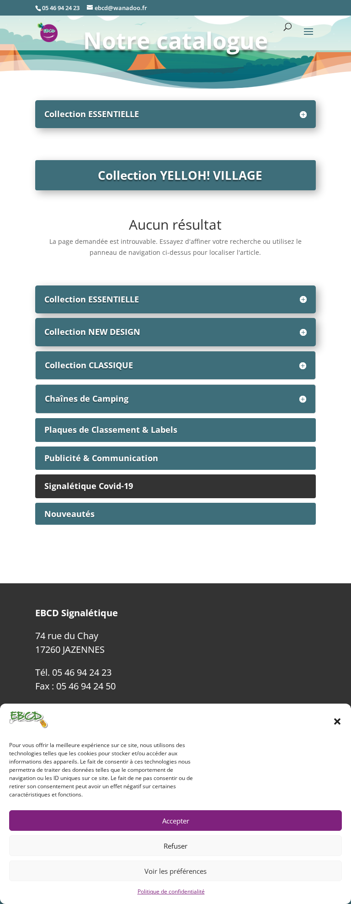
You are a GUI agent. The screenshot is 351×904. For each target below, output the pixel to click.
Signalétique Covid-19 (88, 485)
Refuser (175, 845)
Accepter (175, 820)
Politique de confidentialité (171, 891)
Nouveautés (69, 513)
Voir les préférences (175, 871)
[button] (337, 721)
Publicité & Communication (101, 457)
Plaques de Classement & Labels (110, 429)
